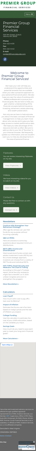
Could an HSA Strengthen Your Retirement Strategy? (15, 226)
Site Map (3, 442)
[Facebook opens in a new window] (5, 59)
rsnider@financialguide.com (14, 54)
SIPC (8, 416)
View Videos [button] (10, 188)
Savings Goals (8, 326)
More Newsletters (11, 284)
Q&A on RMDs (8, 238)
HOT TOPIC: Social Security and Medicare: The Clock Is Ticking (16, 266)
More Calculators (10, 338)
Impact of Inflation (10, 305)
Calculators (9, 292)
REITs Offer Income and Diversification (12, 249)
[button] (29, 14)
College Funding (10, 315)
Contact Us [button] (10, 210)
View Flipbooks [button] (12, 166)
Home (2, 436)
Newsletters (9, 221)
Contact (8, 436)
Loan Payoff (8, 296)
